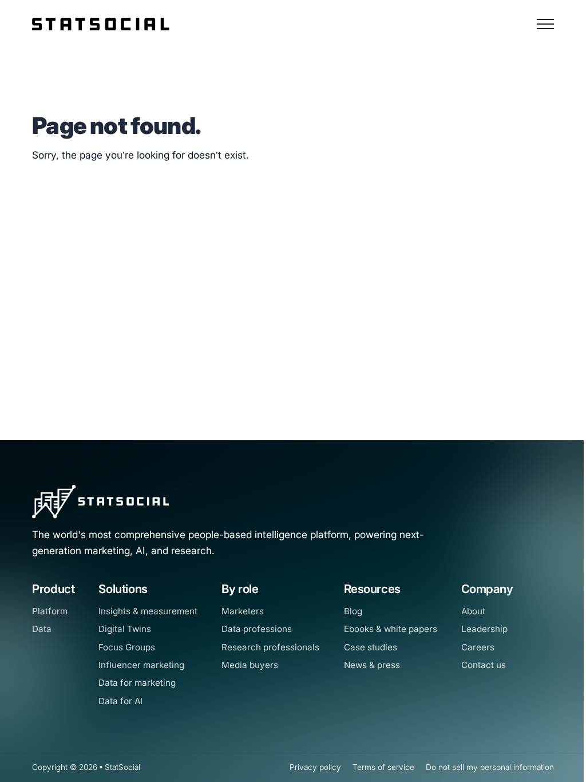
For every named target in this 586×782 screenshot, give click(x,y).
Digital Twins (124, 628)
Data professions (256, 628)
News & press (372, 664)
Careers (477, 647)
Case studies (370, 647)
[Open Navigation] (545, 24)
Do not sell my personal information (490, 767)
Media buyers (249, 664)
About (473, 611)
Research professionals (270, 647)
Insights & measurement (147, 611)
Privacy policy (315, 767)
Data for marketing (137, 682)
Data (42, 628)
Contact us (483, 664)
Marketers (242, 611)
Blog (353, 611)
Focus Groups (126, 647)
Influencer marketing (141, 664)
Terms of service (383, 767)
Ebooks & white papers (390, 628)
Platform (50, 611)
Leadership (484, 628)
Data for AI (120, 701)
